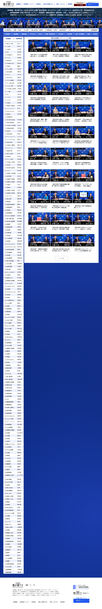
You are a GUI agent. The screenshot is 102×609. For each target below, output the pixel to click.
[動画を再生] (39, 45)
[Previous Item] (3, 23)
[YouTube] (26, 585)
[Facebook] (34, 585)
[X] (30, 585)
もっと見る (61, 258)
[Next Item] (99, 23)
